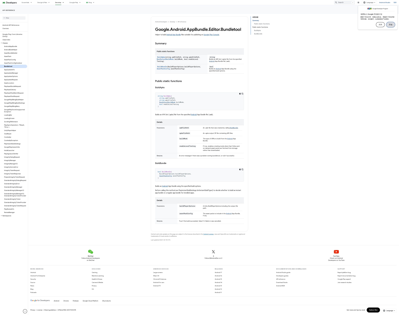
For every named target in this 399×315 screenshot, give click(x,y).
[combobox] (344, 2)
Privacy (94, 286)
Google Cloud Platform (90, 301)
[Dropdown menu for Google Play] (81, 2)
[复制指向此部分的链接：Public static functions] (184, 81)
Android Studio (384, 2)
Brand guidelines (50, 310)
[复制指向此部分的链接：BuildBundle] (168, 163)
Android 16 (218, 276)
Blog (90, 2)
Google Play (73, 2)
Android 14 (218, 282)
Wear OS (156, 276)
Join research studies (344, 282)
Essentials (25, 2)
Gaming (94, 272)
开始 (390, 25)
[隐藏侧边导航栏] (25, 311)
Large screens (158, 272)
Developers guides (282, 276)
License (39, 310)
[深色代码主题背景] (240, 93)
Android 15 (218, 279)
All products (106, 301)
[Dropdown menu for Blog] (94, 2)
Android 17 (218, 272)
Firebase (76, 301)
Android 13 (218, 286)
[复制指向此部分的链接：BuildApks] (167, 87)
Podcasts (33, 292)
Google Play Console (211, 35)
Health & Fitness (97, 279)
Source (32, 282)
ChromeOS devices (159, 279)
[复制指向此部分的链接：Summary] (168, 43)
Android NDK (280, 286)
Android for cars (158, 282)
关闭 (380, 25)
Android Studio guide (283, 272)
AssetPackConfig (163, 69)
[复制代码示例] (242, 93)
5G (93, 289)
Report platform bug (344, 272)
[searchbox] (13, 18)
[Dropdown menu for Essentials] (32, 2)
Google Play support (344, 279)
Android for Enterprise (37, 276)
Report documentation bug (346, 276)
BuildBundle (162, 67)
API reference (8, 10)
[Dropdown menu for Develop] (64, 2)
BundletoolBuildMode (165, 59)
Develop (58, 2)
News (32, 286)
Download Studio (282, 282)
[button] (13, 43)
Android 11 (218, 292)
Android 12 (218, 289)
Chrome (66, 301)
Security (33, 279)
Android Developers (161, 22)
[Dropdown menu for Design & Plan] (50, 2)
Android (212, 61)
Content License (208, 234)
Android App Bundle (173, 35)
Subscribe (373, 310)
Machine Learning (98, 276)
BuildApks (161, 57)
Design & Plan (42, 2)
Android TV (157, 286)
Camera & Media (97, 282)
